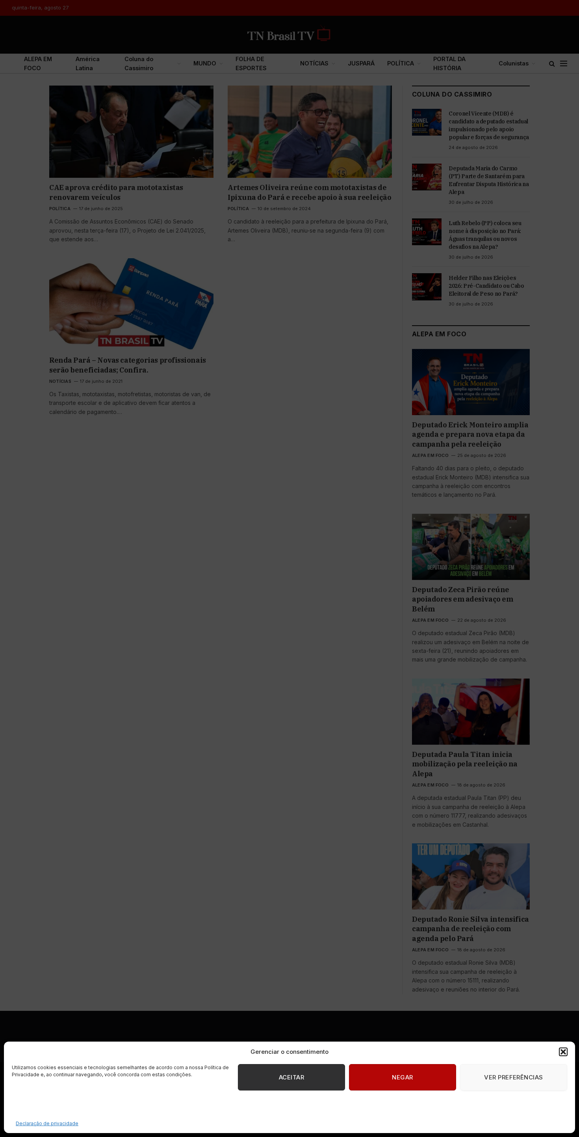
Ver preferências (513, 1077)
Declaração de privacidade (47, 1123)
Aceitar (291, 1077)
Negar (402, 1077)
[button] (563, 1052)
